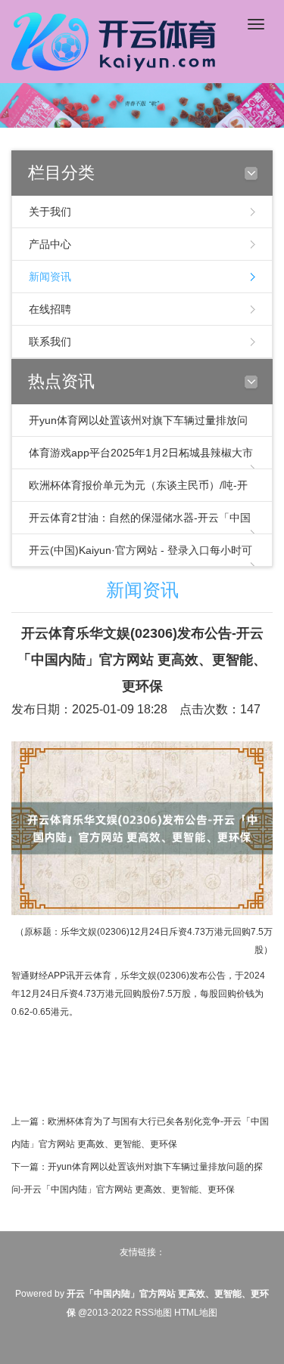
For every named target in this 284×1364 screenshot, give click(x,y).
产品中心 (50, 244)
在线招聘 (50, 309)
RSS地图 (153, 1312)
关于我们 (50, 212)
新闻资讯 (50, 277)
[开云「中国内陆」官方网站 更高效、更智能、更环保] (117, 39)
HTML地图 (195, 1312)
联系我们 (50, 342)
